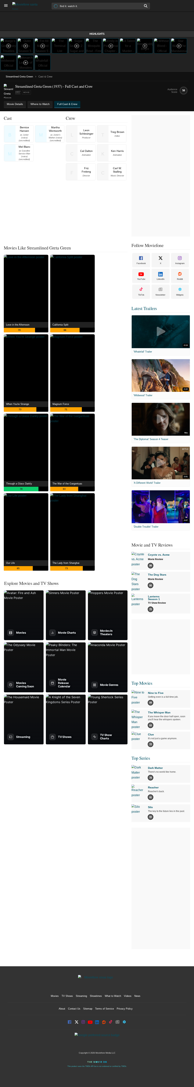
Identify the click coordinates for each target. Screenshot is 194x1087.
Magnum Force (60, 404)
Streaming (81, 996)
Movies (55, 996)
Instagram (180, 263)
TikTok (141, 295)
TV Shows (67, 996)
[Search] (146, 6)
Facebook (141, 263)
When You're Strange (17, 404)
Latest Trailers (144, 308)
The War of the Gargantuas (67, 483)
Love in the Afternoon (17, 324)
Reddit (180, 279)
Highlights (97, 33)
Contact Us (74, 1008)
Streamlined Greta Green (19, 76)
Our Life (10, 563)
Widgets (180, 295)
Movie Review (155, 559)
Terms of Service (104, 1008)
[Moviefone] (26, 5)
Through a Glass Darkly (19, 483)
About (62, 1008)
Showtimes (96, 996)
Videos (127, 996)
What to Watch (113, 996)
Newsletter (160, 295)
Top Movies (141, 683)
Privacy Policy (125, 1008)
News (137, 996)
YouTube (141, 279)
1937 (17, 92)
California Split (60, 324)
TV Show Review (157, 603)
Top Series (140, 758)
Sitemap (87, 1008)
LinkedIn (160, 279)
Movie (26, 92)
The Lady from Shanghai (65, 563)
